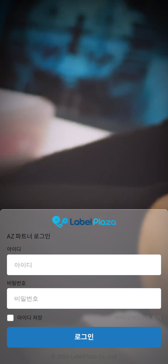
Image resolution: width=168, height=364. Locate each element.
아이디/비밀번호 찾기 (138, 317)
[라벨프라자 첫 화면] (84, 221)
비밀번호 (16, 283)
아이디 (14, 249)
